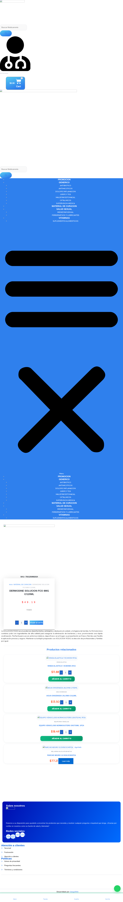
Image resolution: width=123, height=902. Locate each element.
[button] (61, 350)
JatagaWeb (73, 892)
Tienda (45, 899)
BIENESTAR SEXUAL (65, 212)
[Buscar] (6, 33)
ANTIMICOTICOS (65, 188)
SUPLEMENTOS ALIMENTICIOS (65, 221)
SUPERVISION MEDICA (65, 203)
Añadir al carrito (36, 622)
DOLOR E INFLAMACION (65, 191)
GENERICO (64, 182)
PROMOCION (64, 179)
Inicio (11, 584)
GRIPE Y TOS (65, 194)
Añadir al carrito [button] (61, 679)
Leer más (66, 761)
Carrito (107, 899)
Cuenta (76, 899)
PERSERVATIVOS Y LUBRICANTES (65, 215)
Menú (15, 899)
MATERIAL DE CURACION (64, 206)
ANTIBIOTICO (65, 185)
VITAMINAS (64, 218)
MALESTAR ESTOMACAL (65, 197)
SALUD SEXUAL (64, 209)
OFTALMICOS (65, 200)
